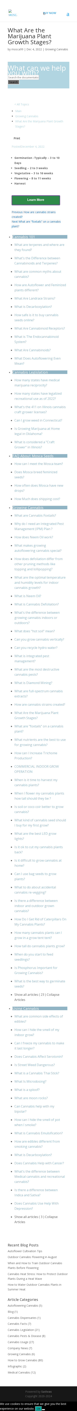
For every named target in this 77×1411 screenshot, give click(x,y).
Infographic (15, 1366)
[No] (43, 1409)
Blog (11, 1312)
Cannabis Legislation (21, 1330)
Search (13, 82)
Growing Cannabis (56, 49)
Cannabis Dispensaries (22, 1318)
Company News (18, 1348)
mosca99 (17, 49)
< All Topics (21, 104)
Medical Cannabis (19, 1372)
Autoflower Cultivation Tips (25, 1251)
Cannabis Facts (17, 1324)
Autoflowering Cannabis (23, 1305)
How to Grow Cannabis (22, 1360)
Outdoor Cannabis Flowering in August (32, 1257)
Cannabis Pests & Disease (24, 1336)
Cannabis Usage (18, 1342)
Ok (38, 1408)
